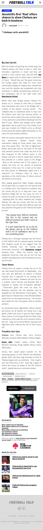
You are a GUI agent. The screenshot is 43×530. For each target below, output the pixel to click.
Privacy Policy (22, 516)
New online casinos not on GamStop (15, 430)
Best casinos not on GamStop (12, 424)
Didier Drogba (7, 376)
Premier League (20, 376)
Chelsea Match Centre (23, 379)
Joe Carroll (13, 25)
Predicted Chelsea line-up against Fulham (24, 486)
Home (4, 379)
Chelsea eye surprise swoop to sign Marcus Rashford (25, 458)
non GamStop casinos (10, 431)
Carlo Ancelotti (21, 374)
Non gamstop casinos (10, 433)
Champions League (33, 249)
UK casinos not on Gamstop (12, 435)
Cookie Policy (12, 516)
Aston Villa (7, 342)
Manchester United (10, 96)
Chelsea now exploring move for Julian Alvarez (26, 477)
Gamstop (5, 428)
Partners (32, 516)
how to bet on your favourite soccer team (19, 439)
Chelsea (32, 374)
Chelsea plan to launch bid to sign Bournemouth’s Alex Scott (24, 467)
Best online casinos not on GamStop (15, 426)
